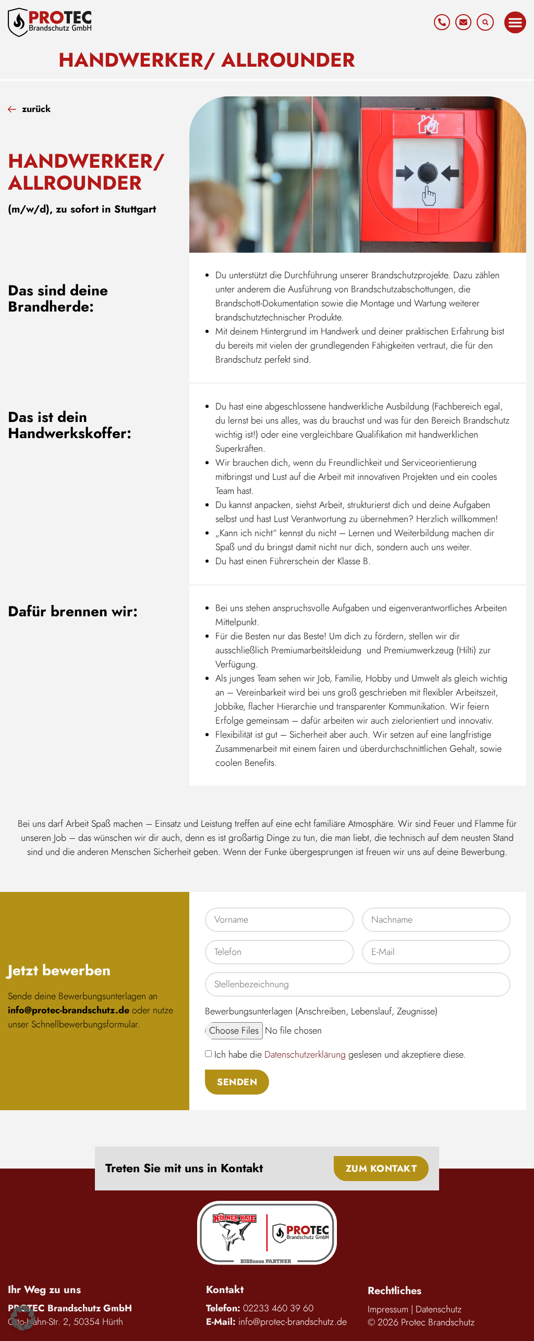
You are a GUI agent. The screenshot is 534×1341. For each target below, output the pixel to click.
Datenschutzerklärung (305, 1054)
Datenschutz (439, 1309)
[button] (485, 22)
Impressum (388, 1309)
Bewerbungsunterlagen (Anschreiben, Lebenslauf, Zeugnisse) (321, 1011)
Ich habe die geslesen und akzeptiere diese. (340, 1054)
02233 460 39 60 (278, 1308)
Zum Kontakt (381, 1168)
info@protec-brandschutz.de (68, 1010)
